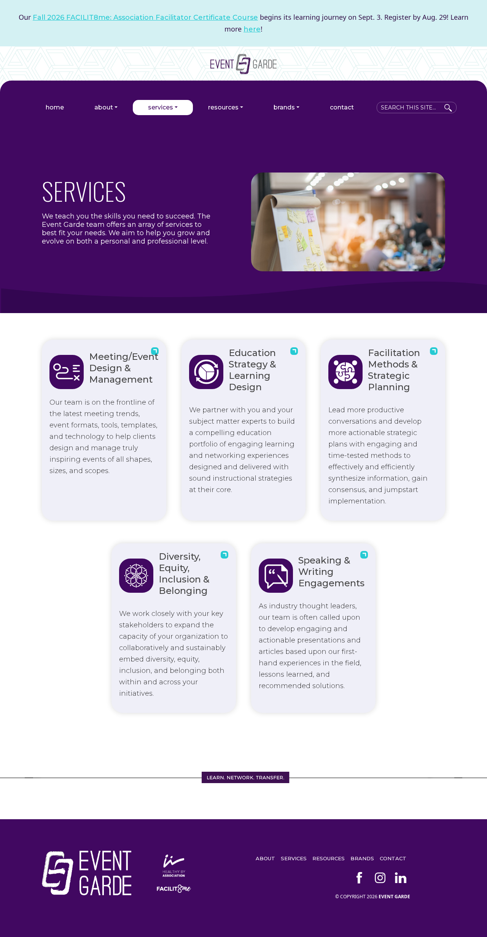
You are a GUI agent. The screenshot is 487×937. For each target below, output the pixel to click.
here (252, 29)
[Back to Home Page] (243, 71)
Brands (284, 107)
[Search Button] (448, 106)
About (103, 107)
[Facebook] (359, 877)
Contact (342, 107)
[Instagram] (380, 877)
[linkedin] (400, 877)
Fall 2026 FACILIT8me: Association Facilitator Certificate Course (145, 17)
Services (160, 107)
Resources (223, 107)
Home (55, 107)
